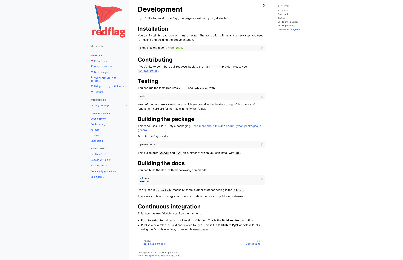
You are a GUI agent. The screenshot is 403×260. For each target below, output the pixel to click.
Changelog (97, 140)
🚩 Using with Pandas (108, 86)
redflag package (100, 105)
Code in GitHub (99, 159)
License (95, 135)
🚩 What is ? (102, 66)
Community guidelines (103, 171)
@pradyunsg (167, 255)
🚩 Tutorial (97, 91)
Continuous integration (289, 29)
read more (201, 229)
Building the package (288, 22)
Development (98, 118)
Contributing (98, 124)
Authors (95, 129)
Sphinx (152, 255)
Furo (178, 255)
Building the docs (286, 25)
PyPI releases (98, 154)
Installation (283, 10)
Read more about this (206, 126)
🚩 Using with (103, 79)
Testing (281, 18)
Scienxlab (96, 176)
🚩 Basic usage (99, 72)
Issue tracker (98, 165)
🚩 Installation (99, 61)
